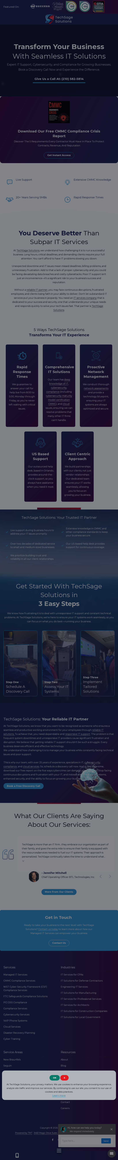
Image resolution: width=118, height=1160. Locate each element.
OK (54, 1077)
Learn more (59, 1095)
